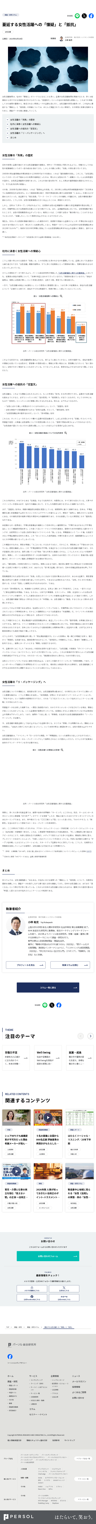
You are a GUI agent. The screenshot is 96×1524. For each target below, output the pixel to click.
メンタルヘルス (44, 1208)
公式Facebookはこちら (32, 1299)
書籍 (10, 1403)
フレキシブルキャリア (57, 1471)
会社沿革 (55, 1397)
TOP (7, 1327)
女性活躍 (8, 32)
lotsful (40, 1486)
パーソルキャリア (27, 1460)
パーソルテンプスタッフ (50, 1455)
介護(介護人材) (12, 1203)
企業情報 (55, 1375)
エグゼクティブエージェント (54, 1478)
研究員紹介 (12, 1410)
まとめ (13, 137)
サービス (33, 1375)
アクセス (55, 1393)
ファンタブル (42, 1471)
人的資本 (10, 1149)
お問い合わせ (78, 1397)
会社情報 (55, 1390)
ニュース (76, 1375)
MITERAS (54, 1500)
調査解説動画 (43, 1130)
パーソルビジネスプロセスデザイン (33, 1457)
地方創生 (73, 1203)
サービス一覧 (35, 1393)
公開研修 (34, 1404)
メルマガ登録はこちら (31, 1290)
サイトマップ (69, 1440)
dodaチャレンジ (59, 1480)
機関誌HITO (13, 1396)
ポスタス (63, 1500)
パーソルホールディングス (29, 1455)
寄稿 (40, 1183)
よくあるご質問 (79, 1392)
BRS (39, 1480)
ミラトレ (59, 1486)
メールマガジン (79, 1381)
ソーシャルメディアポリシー (17, 1363)
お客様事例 (34, 1397)
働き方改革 (74, 1149)
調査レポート (74, 1130)
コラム (32, 1408)
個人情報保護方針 (15, 1440)
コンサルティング (37, 1380)
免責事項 (55, 1440)
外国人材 (73, 1154)
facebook (10, 1356)
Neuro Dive (42, 1489)
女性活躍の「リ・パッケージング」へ (27, 132)
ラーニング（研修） (37, 1383)
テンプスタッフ (43, 1469)
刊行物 (11, 1400)
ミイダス (47, 1480)
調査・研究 (18, 1327)
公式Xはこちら (64, 1290)
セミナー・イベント (38, 1414)
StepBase (55, 1503)
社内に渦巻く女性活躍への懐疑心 (25, 123)
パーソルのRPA (43, 1495)
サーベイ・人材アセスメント (39, 1388)
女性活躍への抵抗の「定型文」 (24, 128)
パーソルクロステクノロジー (57, 1457)
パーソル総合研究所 (27, 1462)
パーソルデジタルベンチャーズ (46, 1460)
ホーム (11, 1375)
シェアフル (49, 1486)
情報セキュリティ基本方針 (36, 1440)
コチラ (89, 851)
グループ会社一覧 (84, 1458)
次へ (91, 1036)
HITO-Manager (43, 1500)
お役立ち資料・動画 (37, 1400)
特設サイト (12, 1392)
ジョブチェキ (56, 1469)
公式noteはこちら (64, 1299)
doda (40, 1478)
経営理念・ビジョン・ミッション (60, 1384)
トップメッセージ (58, 1380)
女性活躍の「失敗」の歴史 (22, 119)
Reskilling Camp (43, 1503)
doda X (40, 1483)
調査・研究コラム (11, 15)
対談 (8, 1130)
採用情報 (76, 1386)
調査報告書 (12, 1389)
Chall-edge (42, 1474)
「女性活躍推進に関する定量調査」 (72, 273)
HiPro (50, 1489)
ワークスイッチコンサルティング (49, 1498)
